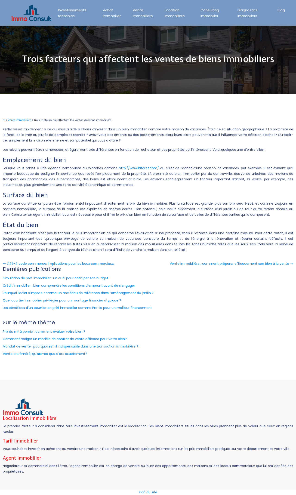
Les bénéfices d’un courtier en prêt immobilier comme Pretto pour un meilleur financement (77, 307)
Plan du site (148, 492)
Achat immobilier (112, 13)
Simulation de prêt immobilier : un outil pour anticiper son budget (55, 278)
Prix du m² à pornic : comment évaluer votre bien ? (44, 331)
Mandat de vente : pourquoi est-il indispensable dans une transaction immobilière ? (70, 346)
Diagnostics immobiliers (247, 13)
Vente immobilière (143, 13)
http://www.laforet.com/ (139, 168)
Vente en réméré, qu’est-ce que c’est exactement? (45, 353)
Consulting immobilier (209, 13)
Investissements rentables (72, 13)
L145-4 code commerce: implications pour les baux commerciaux (60, 263)
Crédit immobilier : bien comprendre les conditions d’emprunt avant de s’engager (69, 285)
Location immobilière (175, 13)
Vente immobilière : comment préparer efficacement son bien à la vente (229, 263)
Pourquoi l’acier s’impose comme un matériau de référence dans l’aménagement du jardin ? (78, 293)
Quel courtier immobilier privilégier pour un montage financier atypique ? (62, 300)
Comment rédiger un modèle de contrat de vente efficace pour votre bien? (65, 339)
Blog (281, 10)
